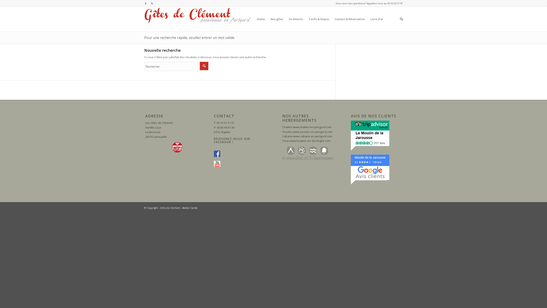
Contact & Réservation (350, 19)
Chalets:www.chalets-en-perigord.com (306, 127)
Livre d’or (376, 19)
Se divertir (296, 19)
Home (261, 19)
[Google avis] (370, 184)
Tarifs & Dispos (319, 19)
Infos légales (222, 132)
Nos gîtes (277, 19)
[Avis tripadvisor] (370, 150)
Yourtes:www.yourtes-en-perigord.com (307, 132)
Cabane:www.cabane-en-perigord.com (307, 136)
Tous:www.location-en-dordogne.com (306, 141)
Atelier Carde (189, 207)
